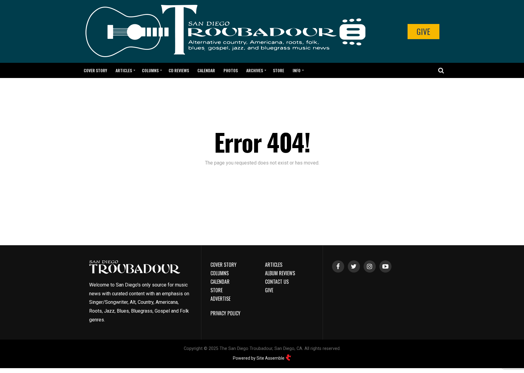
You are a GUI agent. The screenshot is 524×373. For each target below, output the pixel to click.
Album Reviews (280, 273)
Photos (230, 70)
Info (297, 70)
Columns (150, 70)
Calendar (206, 70)
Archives (254, 70)
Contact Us (277, 281)
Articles (124, 70)
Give (423, 31)
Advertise (220, 298)
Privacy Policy (225, 313)
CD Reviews (179, 70)
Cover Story (95, 70)
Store (278, 70)
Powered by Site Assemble (259, 358)
